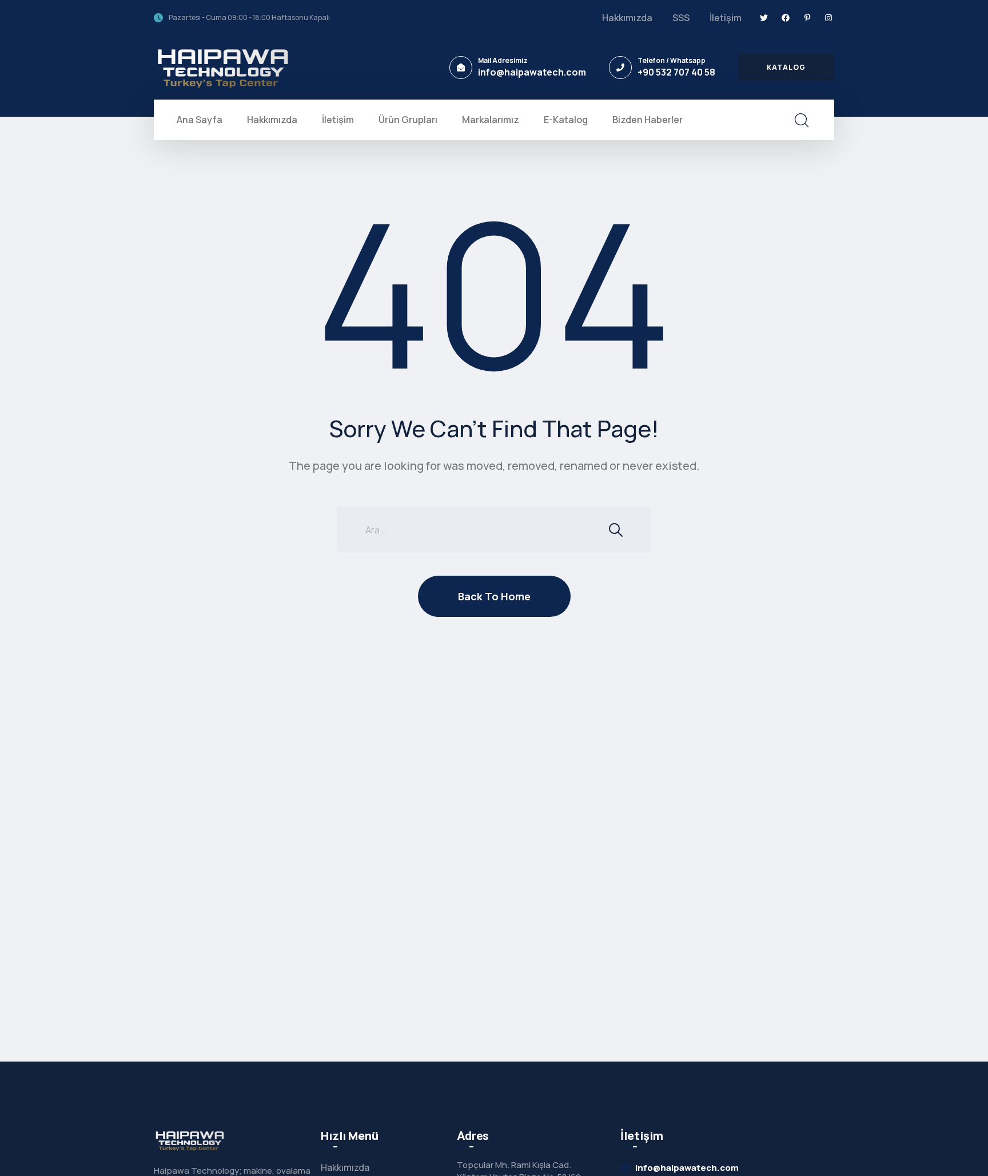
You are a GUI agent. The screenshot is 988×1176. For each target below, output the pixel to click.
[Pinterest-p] (807, 17)
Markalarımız (490, 119)
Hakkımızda (627, 17)
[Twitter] (764, 17)
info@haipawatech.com (532, 72)
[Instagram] (828, 17)
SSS (681, 17)
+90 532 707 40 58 (676, 72)
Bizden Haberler (647, 119)
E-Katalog (566, 119)
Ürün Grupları (408, 119)
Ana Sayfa (199, 119)
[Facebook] (785, 17)
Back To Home (494, 596)
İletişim (726, 17)
